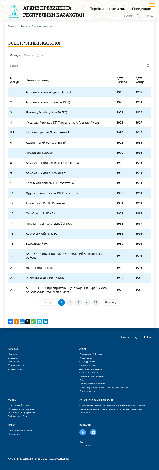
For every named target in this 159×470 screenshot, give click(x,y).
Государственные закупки (93, 383)
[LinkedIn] (45, 321)
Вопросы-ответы (16, 368)
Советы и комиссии (89, 372)
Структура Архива (89, 361)
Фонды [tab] (15, 55)
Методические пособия (20, 430)
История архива (88, 365)
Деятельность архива (91, 368)
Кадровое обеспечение (92, 376)
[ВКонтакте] (10, 321)
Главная (13, 348)
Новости (12, 354)
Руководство (86, 357)
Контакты (85, 424)
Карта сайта (86, 445)
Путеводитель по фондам (21, 408)
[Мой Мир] (22, 321)
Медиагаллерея (16, 365)
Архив (83, 348)
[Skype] (39, 321)
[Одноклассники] (16, 321)
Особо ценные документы (21, 412)
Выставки (13, 357)
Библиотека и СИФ (17, 416)
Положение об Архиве (91, 354)
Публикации (14, 361)
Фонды (12, 399)
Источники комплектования (97, 399)
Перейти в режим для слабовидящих (120, 9)
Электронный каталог (19, 405)
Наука (11, 424)
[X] (27, 321)
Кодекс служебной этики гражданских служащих (104, 387)
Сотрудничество (88, 391)
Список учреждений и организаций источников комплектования (112, 405)
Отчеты (83, 379)
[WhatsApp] (33, 321)
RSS (81, 441)
